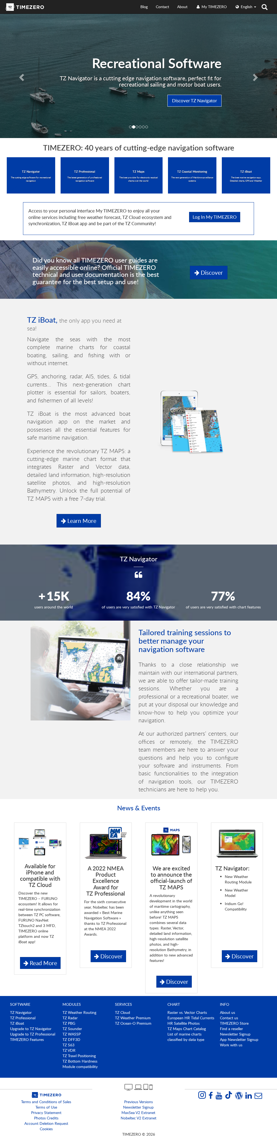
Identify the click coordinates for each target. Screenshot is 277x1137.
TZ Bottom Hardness (79, 1061)
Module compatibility (80, 1066)
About (182, 6)
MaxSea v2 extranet (138, 1112)
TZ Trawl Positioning (79, 1055)
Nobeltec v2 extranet (138, 1117)
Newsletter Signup (235, 1034)
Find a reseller (231, 1028)
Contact (162, 6)
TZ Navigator (21, 1012)
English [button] (246, 6)
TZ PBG (68, 1023)
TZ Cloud (122, 1012)
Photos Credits (46, 1117)
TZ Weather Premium (133, 1017)
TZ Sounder (72, 1028)
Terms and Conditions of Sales (46, 1101)
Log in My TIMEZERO (215, 217)
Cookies (46, 1128)
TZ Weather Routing (79, 1012)
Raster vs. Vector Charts (187, 1012)
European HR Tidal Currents (190, 1017)
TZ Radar (70, 1017)
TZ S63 (68, 1044)
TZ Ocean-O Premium (133, 1023)
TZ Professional (22, 1017)
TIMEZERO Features (27, 1039)
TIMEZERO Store (234, 1023)
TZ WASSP (71, 1034)
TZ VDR (68, 1050)
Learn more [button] (81, 521)
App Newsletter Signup (239, 1039)
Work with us (231, 1044)
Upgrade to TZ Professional (32, 1034)
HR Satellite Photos (183, 1023)
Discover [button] (211, 272)
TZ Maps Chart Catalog (186, 1028)
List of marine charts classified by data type (185, 1036)
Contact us (229, 1017)
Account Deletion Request (46, 1123)
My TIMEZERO (213, 6)
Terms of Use (46, 1107)
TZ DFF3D (71, 1039)
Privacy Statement (46, 1112)
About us (227, 1012)
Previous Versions (138, 1101)
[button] (21, 76)
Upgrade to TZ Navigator (30, 1028)
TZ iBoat (17, 1023)
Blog (144, 6)
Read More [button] (42, 963)
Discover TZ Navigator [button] (194, 100)
